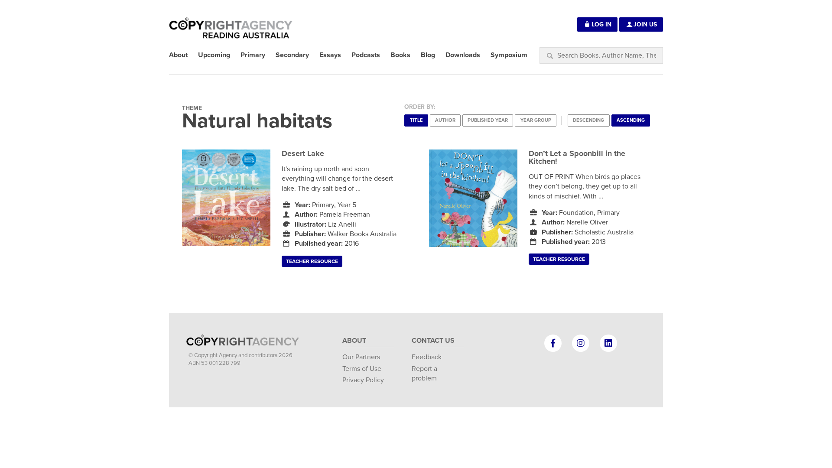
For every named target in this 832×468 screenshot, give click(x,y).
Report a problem (424, 373)
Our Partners (361, 357)
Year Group (535, 120)
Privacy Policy (363, 380)
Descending (588, 120)
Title (416, 120)
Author (445, 120)
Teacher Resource (312, 261)
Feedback (427, 357)
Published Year (488, 120)
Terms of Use (361, 368)
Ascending (631, 120)
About (354, 340)
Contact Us (433, 340)
